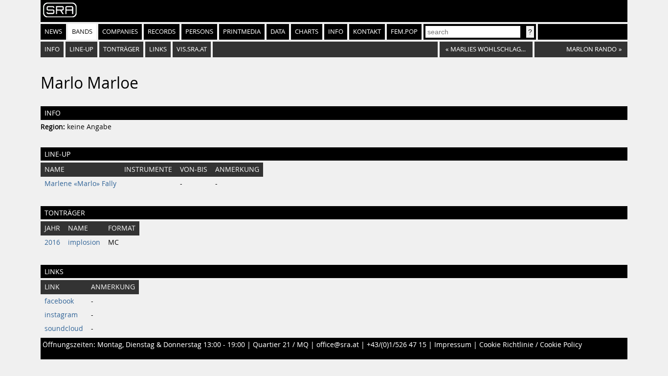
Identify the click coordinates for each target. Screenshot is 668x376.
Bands (82, 31)
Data (277, 31)
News (53, 31)
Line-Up (81, 49)
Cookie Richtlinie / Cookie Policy (530, 344)
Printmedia (242, 31)
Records (162, 31)
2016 (52, 242)
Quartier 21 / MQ (281, 344)
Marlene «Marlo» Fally (80, 183)
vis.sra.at (192, 49)
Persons (199, 31)
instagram (61, 314)
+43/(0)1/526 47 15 (396, 344)
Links (158, 49)
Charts (306, 31)
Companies (120, 31)
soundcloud (64, 328)
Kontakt (367, 31)
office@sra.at (337, 344)
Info (335, 31)
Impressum (452, 344)
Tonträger (121, 49)
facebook (59, 301)
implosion (84, 242)
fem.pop (404, 31)
